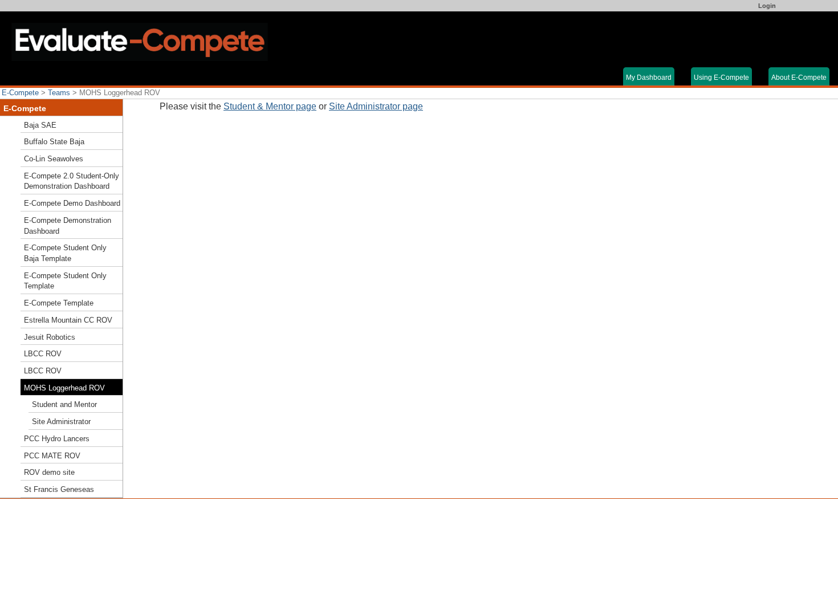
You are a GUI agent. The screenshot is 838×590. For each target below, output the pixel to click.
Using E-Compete (721, 78)
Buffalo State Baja (54, 141)
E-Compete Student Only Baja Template (65, 253)
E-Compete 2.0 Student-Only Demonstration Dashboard (71, 181)
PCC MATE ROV (52, 455)
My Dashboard (649, 78)
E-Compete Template (58, 303)
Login (767, 5)
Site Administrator (61, 421)
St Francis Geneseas (59, 489)
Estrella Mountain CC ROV (68, 320)
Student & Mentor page (269, 106)
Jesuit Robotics (49, 337)
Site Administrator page (376, 106)
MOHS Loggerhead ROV (64, 388)
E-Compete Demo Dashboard (72, 203)
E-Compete (20, 92)
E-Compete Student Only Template (65, 281)
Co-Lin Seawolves (53, 158)
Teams (59, 92)
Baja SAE (40, 125)
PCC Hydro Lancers (57, 438)
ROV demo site (49, 472)
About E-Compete (799, 78)
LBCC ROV (43, 353)
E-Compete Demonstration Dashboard (67, 225)
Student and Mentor (64, 404)
